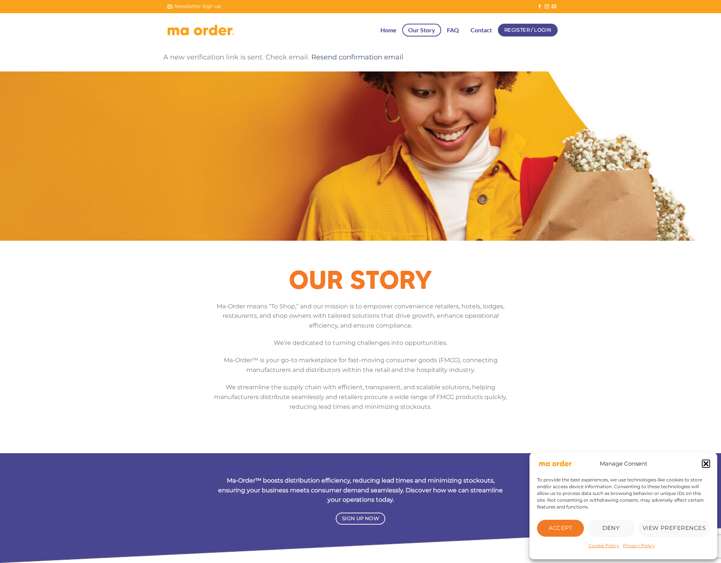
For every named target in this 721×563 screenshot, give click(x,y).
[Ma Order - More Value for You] (200, 30)
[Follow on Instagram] (547, 6)
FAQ (453, 29)
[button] (706, 463)
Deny (611, 527)
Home (388, 29)
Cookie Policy (603, 545)
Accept (561, 527)
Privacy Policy (639, 545)
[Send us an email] (554, 6)
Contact (481, 29)
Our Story (421, 29)
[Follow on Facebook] (539, 6)
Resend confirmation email (357, 57)
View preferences (674, 527)
